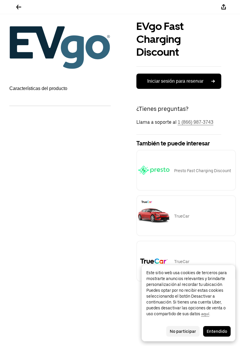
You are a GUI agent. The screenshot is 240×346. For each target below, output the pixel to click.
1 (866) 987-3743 (195, 122)
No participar (183, 331)
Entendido (217, 331)
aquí (205, 313)
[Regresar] (19, 7)
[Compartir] (224, 7)
